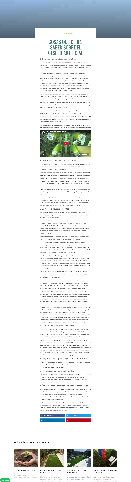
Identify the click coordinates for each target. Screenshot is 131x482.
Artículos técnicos (65, 33)
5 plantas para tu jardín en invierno (25, 470)
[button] (52, 415)
